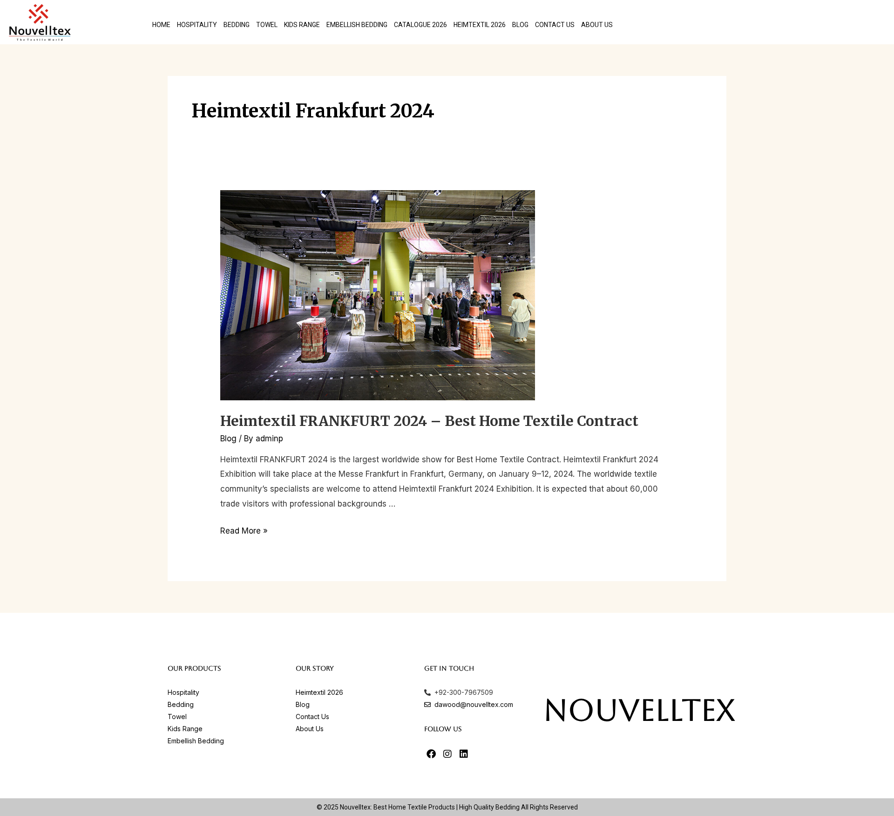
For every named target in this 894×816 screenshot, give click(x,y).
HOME (161, 24)
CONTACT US (555, 24)
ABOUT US (597, 24)
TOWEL (267, 24)
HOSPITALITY (197, 24)
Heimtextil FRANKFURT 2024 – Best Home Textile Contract (429, 421)
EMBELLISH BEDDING (356, 24)
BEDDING (237, 24)
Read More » (244, 530)
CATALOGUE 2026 (420, 24)
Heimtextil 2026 (480, 24)
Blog (520, 24)
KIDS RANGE (302, 24)
